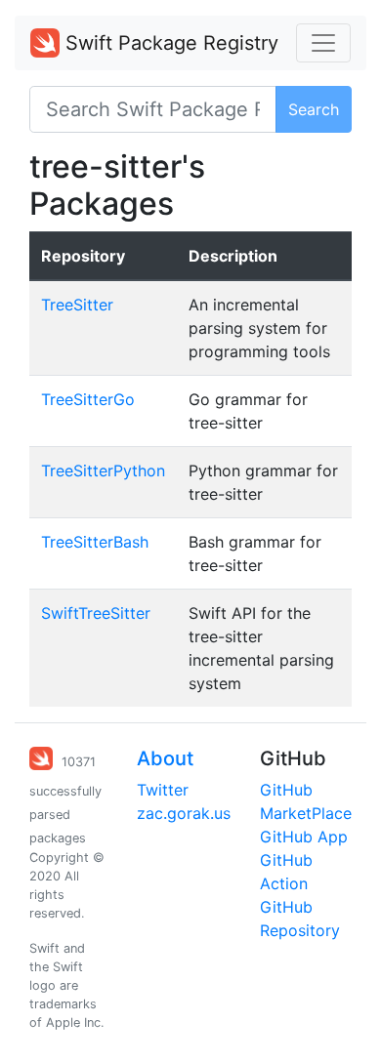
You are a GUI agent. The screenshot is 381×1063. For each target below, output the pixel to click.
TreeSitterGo (88, 399)
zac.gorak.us (184, 813)
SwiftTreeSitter (95, 613)
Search (313, 109)
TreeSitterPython (103, 470)
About (165, 758)
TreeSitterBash (94, 542)
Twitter (163, 789)
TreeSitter (77, 304)
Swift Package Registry (169, 43)
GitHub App (304, 836)
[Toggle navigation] (323, 42)
